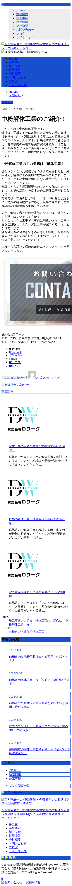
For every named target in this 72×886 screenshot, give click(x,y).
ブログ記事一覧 (19, 785)
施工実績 (22, 18)
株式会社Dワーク (47, 377)
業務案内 (22, 14)
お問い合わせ (25, 29)
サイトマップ (25, 37)
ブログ (20, 33)
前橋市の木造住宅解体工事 (26, 631)
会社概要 (22, 25)
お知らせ (23, 384)
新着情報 (15, 774)
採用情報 (22, 22)
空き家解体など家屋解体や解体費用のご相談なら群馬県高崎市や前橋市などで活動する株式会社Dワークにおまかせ (35, 814)
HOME (20, 10)
